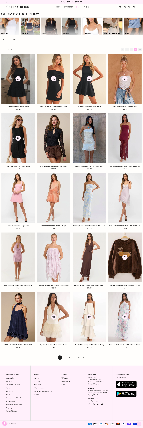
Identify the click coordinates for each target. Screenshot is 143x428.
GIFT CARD (86, 7)
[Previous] (6, 2)
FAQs (8, 395)
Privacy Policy (10, 401)
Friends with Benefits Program (43, 391)
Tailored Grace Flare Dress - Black (89, 106)
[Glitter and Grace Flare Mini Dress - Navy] (18, 317)
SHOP (58, 7)
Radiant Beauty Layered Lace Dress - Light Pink (54, 285)
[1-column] (122, 49)
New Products (65, 381)
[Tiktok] (102, 404)
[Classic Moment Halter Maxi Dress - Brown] (89, 257)
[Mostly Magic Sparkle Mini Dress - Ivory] (89, 138)
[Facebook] (94, 404)
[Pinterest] (89, 404)
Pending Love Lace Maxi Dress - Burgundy (125, 166)
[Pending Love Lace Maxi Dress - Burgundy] (125, 138)
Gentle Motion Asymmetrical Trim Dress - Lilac (125, 226)
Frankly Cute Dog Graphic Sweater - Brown (125, 285)
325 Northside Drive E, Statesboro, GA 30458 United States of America (97, 382)
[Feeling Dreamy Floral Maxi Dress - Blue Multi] (89, 198)
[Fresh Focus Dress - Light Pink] (18, 198)
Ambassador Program (13, 385)
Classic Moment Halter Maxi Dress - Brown (89, 285)
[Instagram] (98, 404)
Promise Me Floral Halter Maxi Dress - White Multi (125, 345)
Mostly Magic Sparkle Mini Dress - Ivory (89, 166)
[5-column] (140, 49)
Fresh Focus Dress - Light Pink (18, 226)
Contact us (9, 391)
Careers (8, 388)
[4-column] (135, 49)
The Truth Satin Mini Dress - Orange (53, 226)
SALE (77, 7)
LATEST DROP (68, 7)
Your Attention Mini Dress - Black (18, 166)
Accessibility (10, 378)
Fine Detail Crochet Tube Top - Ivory (125, 106)
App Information (121, 377)
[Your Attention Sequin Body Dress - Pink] (18, 257)
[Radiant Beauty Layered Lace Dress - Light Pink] (53, 257)
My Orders (37, 381)
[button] (4, 423)
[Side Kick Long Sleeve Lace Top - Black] (53, 138)
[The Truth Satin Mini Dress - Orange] (53, 198)
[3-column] (131, 49)
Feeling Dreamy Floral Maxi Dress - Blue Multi (89, 226)
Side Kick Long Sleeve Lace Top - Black (53, 166)
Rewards (36, 395)
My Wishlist (37, 385)
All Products (64, 378)
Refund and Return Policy (14, 404)
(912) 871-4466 (93, 399)
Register (36, 378)
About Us (9, 381)
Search (63, 385)
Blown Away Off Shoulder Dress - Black (54, 106)
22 (79, 357)
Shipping (9, 408)
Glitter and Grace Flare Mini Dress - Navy (18, 344)
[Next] (137, 2)
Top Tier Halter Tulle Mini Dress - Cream (54, 345)
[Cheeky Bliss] (17, 7)
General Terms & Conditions (15, 398)
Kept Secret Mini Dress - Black (18, 106)
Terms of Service (11, 411)
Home (3, 40)
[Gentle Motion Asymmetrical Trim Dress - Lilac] (125, 198)
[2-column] (127, 49)
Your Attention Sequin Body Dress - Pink (18, 285)
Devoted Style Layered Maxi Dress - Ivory (89, 345)
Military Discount (39, 388)
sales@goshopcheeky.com (96, 401)
